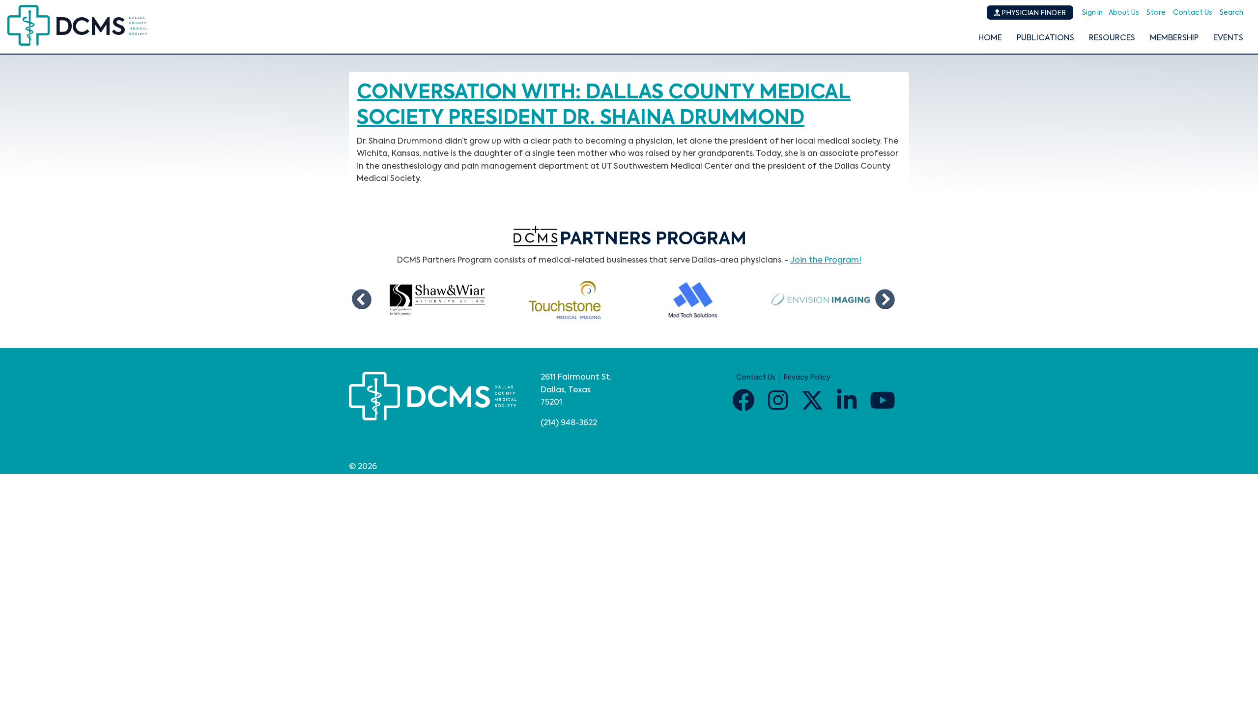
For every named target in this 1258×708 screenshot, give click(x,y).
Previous (361, 300)
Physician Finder (1033, 13)
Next (884, 300)
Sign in (1092, 12)
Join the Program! (825, 261)
